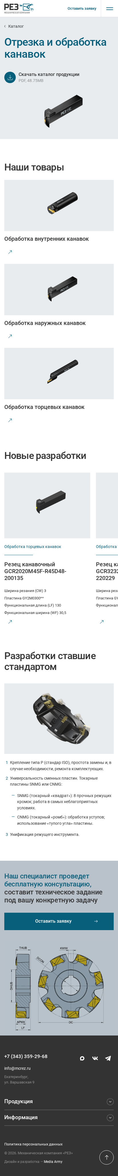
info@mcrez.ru (17, 1068)
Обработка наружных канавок (45, 323)
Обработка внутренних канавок (46, 238)
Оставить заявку (82, 8)
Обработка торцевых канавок (44, 407)
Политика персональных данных (33, 1144)
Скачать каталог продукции (49, 74)
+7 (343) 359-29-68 (26, 1056)
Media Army (53, 1162)
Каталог (16, 26)
